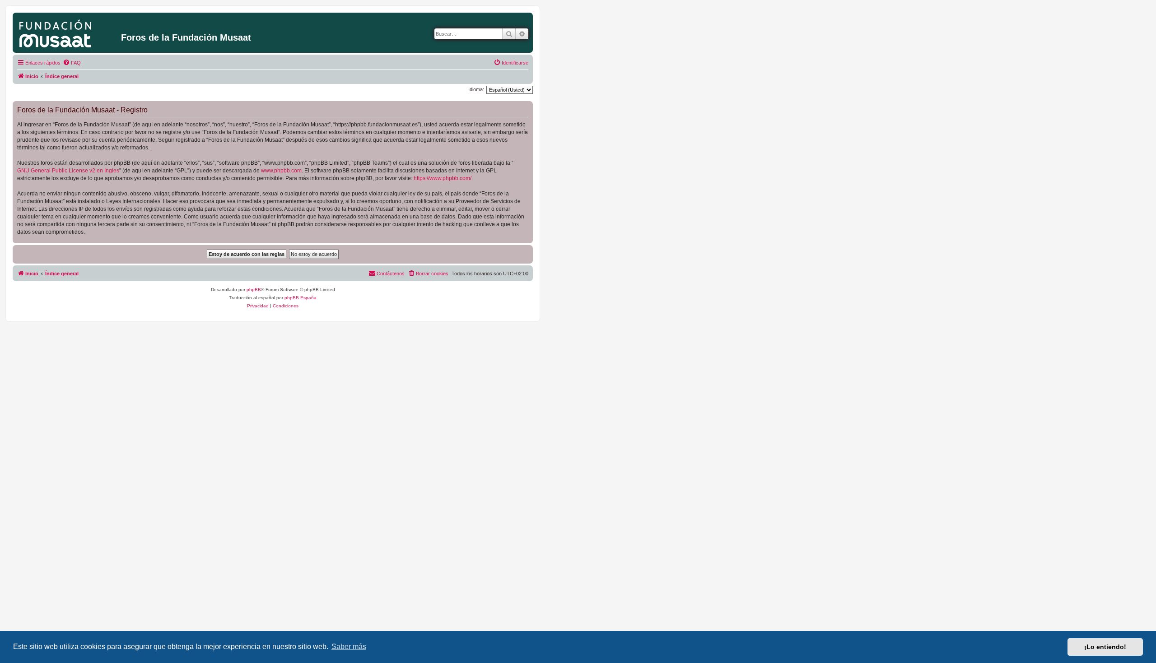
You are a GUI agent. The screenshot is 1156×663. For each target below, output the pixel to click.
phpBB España (300, 297)
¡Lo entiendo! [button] (1105, 646)
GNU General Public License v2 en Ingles (68, 170)
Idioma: (476, 89)
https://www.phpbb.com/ (442, 178)
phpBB (254, 289)
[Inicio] (68, 31)
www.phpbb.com (281, 170)
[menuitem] (72, 62)
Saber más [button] (348, 646)
